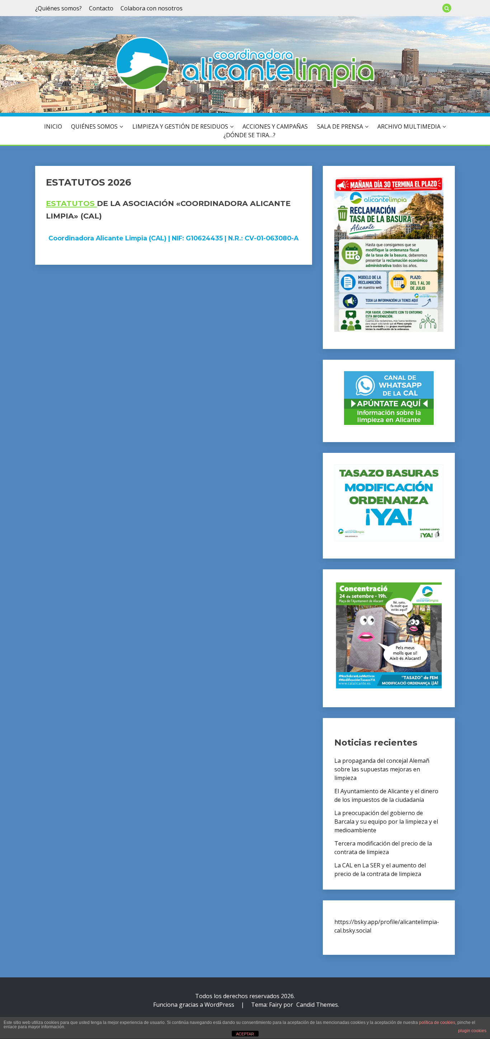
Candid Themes (317, 1005)
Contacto (101, 8)
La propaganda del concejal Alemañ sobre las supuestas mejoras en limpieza (381, 769)
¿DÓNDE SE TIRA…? (249, 135)
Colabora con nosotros (152, 8)
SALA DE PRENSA (340, 126)
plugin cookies (472, 1030)
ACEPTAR (245, 1034)
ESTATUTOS (71, 203)
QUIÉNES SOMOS (94, 126)
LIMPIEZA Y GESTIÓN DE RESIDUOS (180, 126)
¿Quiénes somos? (58, 8)
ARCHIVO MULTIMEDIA (408, 126)
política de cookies (437, 1022)
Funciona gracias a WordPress (194, 1005)
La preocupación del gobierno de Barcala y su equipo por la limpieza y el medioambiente (386, 821)
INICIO (53, 126)
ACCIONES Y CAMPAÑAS (275, 126)
